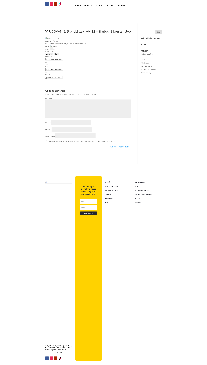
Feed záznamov (146, 66)
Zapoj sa (108, 5)
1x (51, 49)
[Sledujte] (60, 4)
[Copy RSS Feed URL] (46, 62)
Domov (78, 5)
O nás (97, 5)
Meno (48, 123)
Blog (106, 202)
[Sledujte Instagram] (51, 4)
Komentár (49, 98)
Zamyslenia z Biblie (111, 190)
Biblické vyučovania (111, 186)
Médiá (87, 5)
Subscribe (49, 54)
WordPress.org (146, 73)
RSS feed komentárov (148, 69)
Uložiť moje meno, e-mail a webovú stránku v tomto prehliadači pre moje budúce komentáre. (81, 141)
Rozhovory (109, 198)
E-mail (48, 129)
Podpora (138, 202)
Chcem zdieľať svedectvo (143, 194)
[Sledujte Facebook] (47, 4)
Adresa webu (50, 136)
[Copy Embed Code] (46, 78)
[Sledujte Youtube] (55, 4)
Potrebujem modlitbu (142, 190)
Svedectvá (108, 194)
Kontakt (122, 5)
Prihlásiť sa (145, 63)
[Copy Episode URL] (46, 72)
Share (56, 54)
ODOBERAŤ (152, 9)
